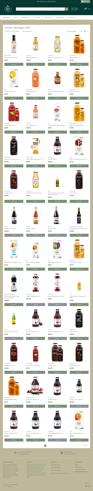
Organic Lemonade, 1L (9, 91)
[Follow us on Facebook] (86, 486)
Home (4, 22)
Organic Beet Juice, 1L (53, 399)
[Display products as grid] (84, 31)
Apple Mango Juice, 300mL (10, 399)
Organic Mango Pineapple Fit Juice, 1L (13, 262)
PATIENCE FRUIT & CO (30, 397)
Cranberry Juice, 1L (52, 159)
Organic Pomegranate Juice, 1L (33, 296)
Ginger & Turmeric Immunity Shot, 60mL (78, 297)
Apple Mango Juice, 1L (75, 57)
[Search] (66, 9)
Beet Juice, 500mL (52, 228)
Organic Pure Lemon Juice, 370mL (34, 193)
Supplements (6, 17)
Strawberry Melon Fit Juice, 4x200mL (56, 125)
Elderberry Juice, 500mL (10, 228)
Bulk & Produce (26, 17)
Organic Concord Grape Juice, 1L (11, 159)
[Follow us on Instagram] (89, 486)
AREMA (5, 329)
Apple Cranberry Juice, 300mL (33, 365)
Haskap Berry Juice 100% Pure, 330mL (78, 228)
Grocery (16, 17)
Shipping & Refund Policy (81, 471)
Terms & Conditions (80, 469)
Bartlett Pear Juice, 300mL (76, 262)
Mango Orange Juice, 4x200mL (33, 262)
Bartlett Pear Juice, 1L (74, 91)
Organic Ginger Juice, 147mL (10, 57)
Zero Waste (71, 17)
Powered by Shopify (7, 486)
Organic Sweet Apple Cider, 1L (76, 125)
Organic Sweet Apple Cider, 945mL (56, 91)
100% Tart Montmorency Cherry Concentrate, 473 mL (11, 297)
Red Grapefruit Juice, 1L (31, 91)
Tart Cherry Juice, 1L (9, 193)
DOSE (49, 191)
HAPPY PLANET (29, 157)
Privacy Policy (78, 467)
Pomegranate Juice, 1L (9, 365)
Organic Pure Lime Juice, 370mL (55, 57)
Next (85, 445)
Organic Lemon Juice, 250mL (11, 331)
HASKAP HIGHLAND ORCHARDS (76, 226)
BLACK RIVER (72, 55)
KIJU (5, 89)
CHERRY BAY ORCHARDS (9, 294)
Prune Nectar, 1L (73, 193)
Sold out (14, 235)
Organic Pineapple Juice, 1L (32, 57)
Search (77, 465)
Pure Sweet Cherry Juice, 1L (32, 331)
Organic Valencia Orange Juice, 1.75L (34, 159)
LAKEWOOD (50, 55)
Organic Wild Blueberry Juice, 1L (55, 433)
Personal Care (37, 17)
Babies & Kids (48, 17)
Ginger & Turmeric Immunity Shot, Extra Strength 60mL (56, 193)
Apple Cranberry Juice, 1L (10, 125)
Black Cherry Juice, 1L (75, 365)
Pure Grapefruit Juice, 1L (31, 125)
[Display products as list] (87, 31)
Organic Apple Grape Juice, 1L (54, 262)
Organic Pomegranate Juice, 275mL (56, 296)
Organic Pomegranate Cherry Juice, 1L (78, 159)
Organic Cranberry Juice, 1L (32, 399)
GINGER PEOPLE (7, 55)
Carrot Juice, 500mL (31, 228)
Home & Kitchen (60, 17)
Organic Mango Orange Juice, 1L (77, 433)
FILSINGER (50, 89)
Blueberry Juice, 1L (74, 331)
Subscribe (86, 1)
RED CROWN (29, 294)
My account (74, 9)
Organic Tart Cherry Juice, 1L (76, 399)
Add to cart (13, 64)
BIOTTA (6, 226)
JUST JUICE (28, 55)
